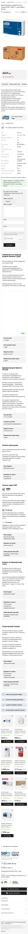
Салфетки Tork (10, 2)
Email (5, 226)
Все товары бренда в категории (14, 127)
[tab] (5, 84)
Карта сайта (3, 931)
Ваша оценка (8, 198)
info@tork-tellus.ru (7, 868)
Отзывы (24, 84)
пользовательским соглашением (11, 234)
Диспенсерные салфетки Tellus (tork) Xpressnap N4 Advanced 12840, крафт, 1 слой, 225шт (7, 795)
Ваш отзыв (8, 204)
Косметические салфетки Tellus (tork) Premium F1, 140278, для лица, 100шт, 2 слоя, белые (20, 733)
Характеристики (15, 84)
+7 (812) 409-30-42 (8, 863)
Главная (3, 2)
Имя (5, 219)
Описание (5, 84)
